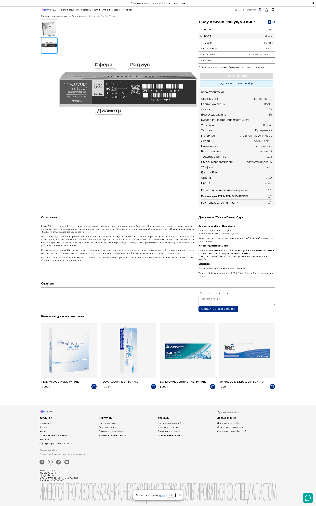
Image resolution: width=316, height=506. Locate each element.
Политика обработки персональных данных (62, 454)
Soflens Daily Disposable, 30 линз (241, 381)
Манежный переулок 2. (210, 268)
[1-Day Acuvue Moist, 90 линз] (69, 350)
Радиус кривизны (207, 48)
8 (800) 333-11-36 (48, 470)
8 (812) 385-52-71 (48, 473)
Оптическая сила (207, 54)
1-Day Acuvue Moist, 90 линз (60, 381)
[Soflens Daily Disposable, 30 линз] (247, 350)
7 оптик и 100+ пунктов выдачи (214, 273)
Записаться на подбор (239, 83)
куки (161, 495)
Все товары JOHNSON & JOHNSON (224, 196)
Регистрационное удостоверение (224, 190)
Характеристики (212, 92)
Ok (171, 495)
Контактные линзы (60, 16)
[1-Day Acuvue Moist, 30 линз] (128, 350)
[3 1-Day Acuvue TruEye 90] (128, 89)
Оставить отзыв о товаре (218, 308)
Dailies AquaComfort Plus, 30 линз (183, 381)
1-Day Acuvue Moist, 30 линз (120, 381)
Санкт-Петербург (247, 10)
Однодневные (79, 16)
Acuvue (268, 183)
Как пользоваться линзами (219, 202)
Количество (204, 60)
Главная (45, 16)
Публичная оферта (49, 450)
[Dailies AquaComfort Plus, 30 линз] (187, 350)
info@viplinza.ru (47, 475)
